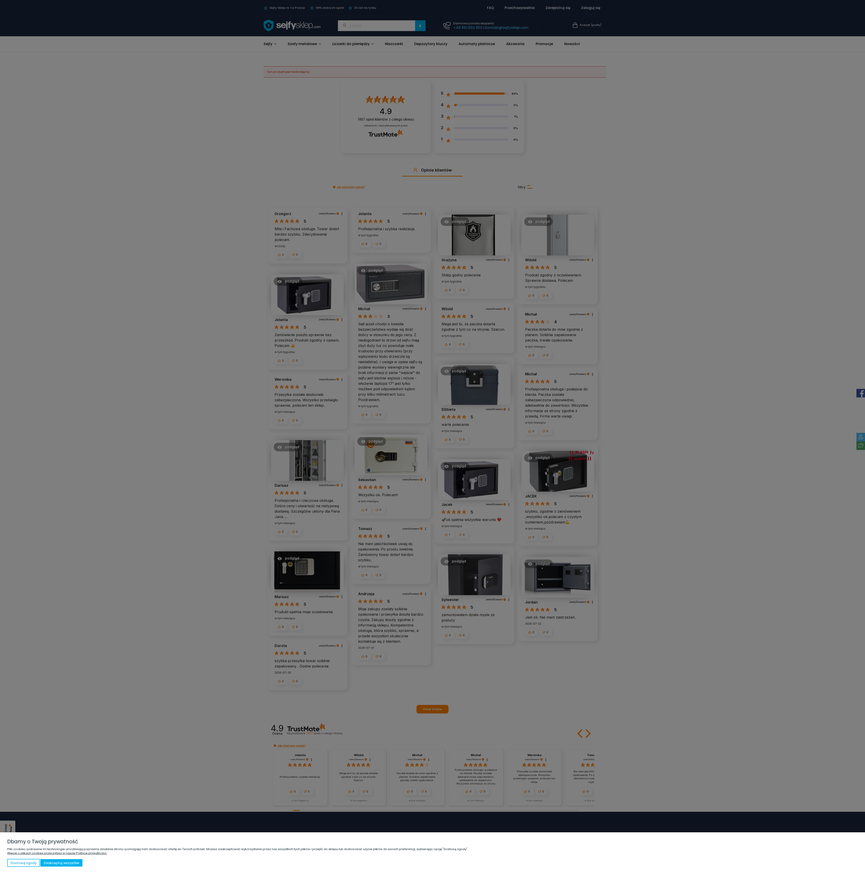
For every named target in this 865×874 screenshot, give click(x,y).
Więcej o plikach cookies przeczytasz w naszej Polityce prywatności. (57, 853)
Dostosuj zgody (23, 862)
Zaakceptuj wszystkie (61, 862)
